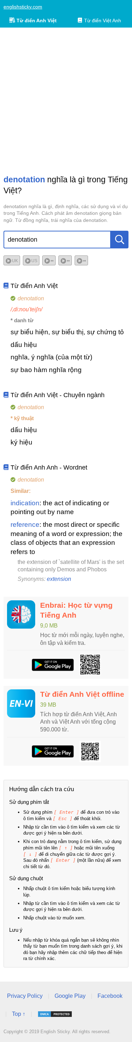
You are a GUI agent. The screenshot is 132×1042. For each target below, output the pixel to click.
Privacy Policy (25, 996)
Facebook (110, 996)
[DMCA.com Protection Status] (55, 1014)
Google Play (70, 996)
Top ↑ (18, 1014)
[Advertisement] (66, 101)
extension (59, 579)
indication (25, 503)
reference (25, 524)
